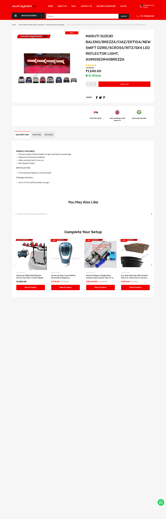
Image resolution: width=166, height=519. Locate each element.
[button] (91, 65)
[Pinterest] (104, 97)
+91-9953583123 (147, 16)
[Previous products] (14, 214)
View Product (31, 287)
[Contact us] (161, 502)
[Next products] (151, 214)
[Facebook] (96, 97)
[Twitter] (100, 97)
